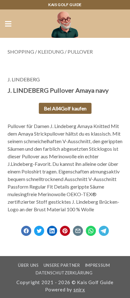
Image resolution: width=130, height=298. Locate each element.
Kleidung (51, 52)
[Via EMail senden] (78, 229)
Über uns (28, 265)
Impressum (97, 265)
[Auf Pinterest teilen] (65, 229)
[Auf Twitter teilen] (39, 229)
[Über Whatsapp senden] (91, 229)
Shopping (21, 52)
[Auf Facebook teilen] (26, 229)
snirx (79, 289)
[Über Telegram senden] (104, 229)
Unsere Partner (62, 265)
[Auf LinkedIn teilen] (52, 229)
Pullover (80, 52)
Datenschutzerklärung (64, 272)
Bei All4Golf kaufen (65, 108)
